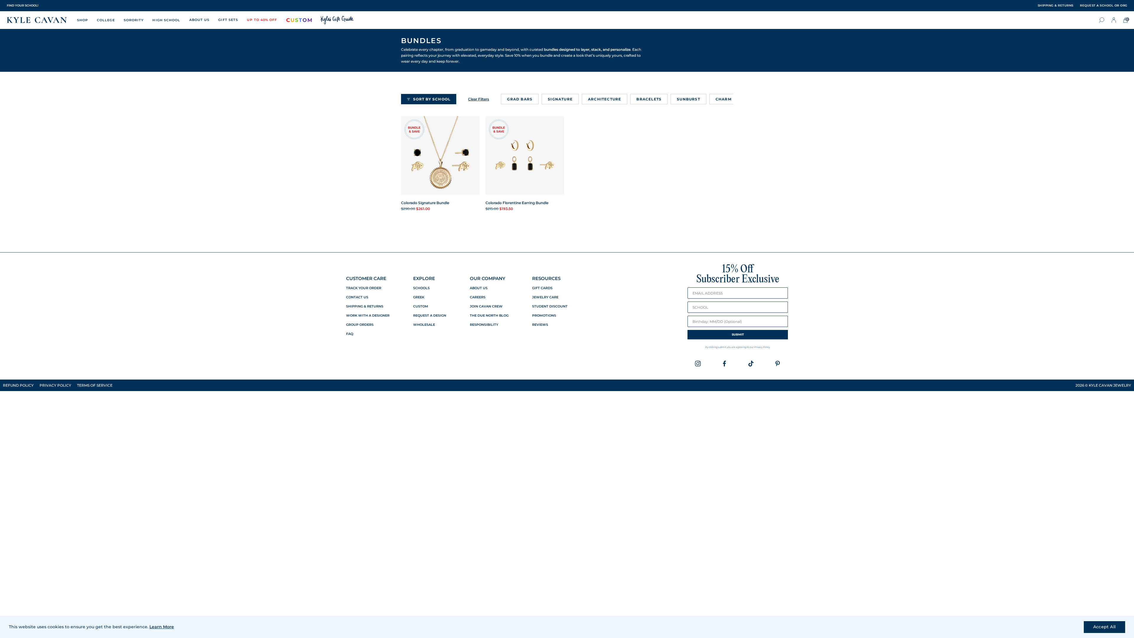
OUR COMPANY (487, 278)
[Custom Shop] (299, 20)
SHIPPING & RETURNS (1055, 5)
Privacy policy (55, 385)
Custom (420, 306)
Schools (421, 288)
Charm (723, 99)
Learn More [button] (161, 626)
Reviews (540, 324)
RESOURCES (546, 278)
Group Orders (360, 324)
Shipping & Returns (364, 306)
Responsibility (484, 324)
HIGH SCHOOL (166, 20)
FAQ (349, 334)
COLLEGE (106, 20)
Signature (560, 99)
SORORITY (134, 20)
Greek (418, 297)
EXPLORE (424, 278)
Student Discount (550, 306)
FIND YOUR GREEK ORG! (25, 5)
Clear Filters (478, 99)
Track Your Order (363, 288)
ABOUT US (199, 20)
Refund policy (18, 385)
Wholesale (424, 324)
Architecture (604, 99)
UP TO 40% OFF (262, 20)
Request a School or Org (1104, 5)
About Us (479, 288)
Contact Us (357, 297)
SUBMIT (738, 334)
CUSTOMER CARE (366, 278)
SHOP (82, 20)
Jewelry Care (545, 297)
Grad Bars (519, 99)
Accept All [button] (1104, 626)
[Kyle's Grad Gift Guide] (337, 20)
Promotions (544, 315)
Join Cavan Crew (486, 306)
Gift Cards (542, 288)
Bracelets (649, 99)
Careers (477, 297)
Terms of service (95, 385)
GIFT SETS (228, 20)
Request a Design (429, 315)
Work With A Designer (368, 315)
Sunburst (688, 99)
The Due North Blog (489, 315)
